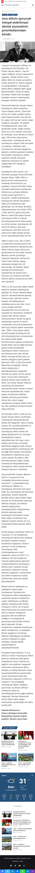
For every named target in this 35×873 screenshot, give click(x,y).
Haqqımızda (15, 861)
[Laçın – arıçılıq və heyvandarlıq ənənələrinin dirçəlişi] (7, 846)
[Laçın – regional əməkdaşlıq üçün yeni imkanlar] (9, 757)
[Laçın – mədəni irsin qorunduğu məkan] (26, 757)
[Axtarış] (33, 6)
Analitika (12, 11)
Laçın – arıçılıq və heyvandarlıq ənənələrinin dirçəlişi (21, 846)
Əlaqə (21, 861)
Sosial (15, 14)
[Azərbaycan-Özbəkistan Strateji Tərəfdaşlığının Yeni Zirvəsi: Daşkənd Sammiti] (26, 735)
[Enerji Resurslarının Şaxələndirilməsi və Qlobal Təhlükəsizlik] (9, 735)
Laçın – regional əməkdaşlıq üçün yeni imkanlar (8, 764)
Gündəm (10, 14)
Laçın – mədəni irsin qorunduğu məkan (15, 1)
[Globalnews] (11, 5)
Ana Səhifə (6, 11)
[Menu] (2, 6)
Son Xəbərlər (17, 806)
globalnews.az (13, 858)
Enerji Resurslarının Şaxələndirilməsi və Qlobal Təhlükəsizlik (8, 742)
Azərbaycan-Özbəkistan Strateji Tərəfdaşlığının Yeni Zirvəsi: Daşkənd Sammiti (24, 744)
